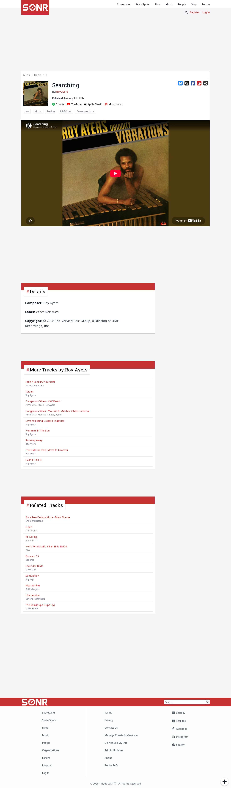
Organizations (50, 750)
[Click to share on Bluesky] (180, 83)
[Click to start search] (186, 12)
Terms (108, 712)
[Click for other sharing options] (205, 83)
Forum (206, 4)
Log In (206, 12)
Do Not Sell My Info (116, 742)
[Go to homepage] (35, 7)
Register (195, 12)
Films (157, 4)
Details (37, 291)
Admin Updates (114, 750)
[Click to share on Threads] (186, 83)
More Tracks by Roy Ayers (58, 370)
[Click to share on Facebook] (193, 83)
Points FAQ (111, 765)
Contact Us (111, 727)
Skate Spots (142, 4)
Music (169, 4)
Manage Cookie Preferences (121, 735)
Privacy (109, 720)
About (108, 758)
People (182, 4)
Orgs (194, 4)
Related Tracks (46, 505)
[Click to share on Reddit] (199, 83)
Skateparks (123, 4)
